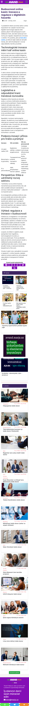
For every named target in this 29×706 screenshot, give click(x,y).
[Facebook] (6, 265)
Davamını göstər (14, 672)
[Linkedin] (14, 268)
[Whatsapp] (17, 265)
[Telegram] (22, 265)
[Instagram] (11, 265)
